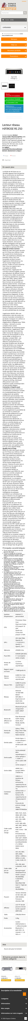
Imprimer (8, 160)
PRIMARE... (4, 976)
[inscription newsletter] (24, 994)
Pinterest (13, 155)
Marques (14, 39)
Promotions (14, 56)
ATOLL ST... (17, 976)
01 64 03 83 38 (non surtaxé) (13, 108)
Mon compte (5, 1008)
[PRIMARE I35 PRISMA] (7, 968)
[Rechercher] (25, 12)
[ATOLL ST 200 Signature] (21, 968)
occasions (17, 95)
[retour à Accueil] (2, 34)
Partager (6, 155)
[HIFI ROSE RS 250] (4, 86)
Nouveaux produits (14, 50)
